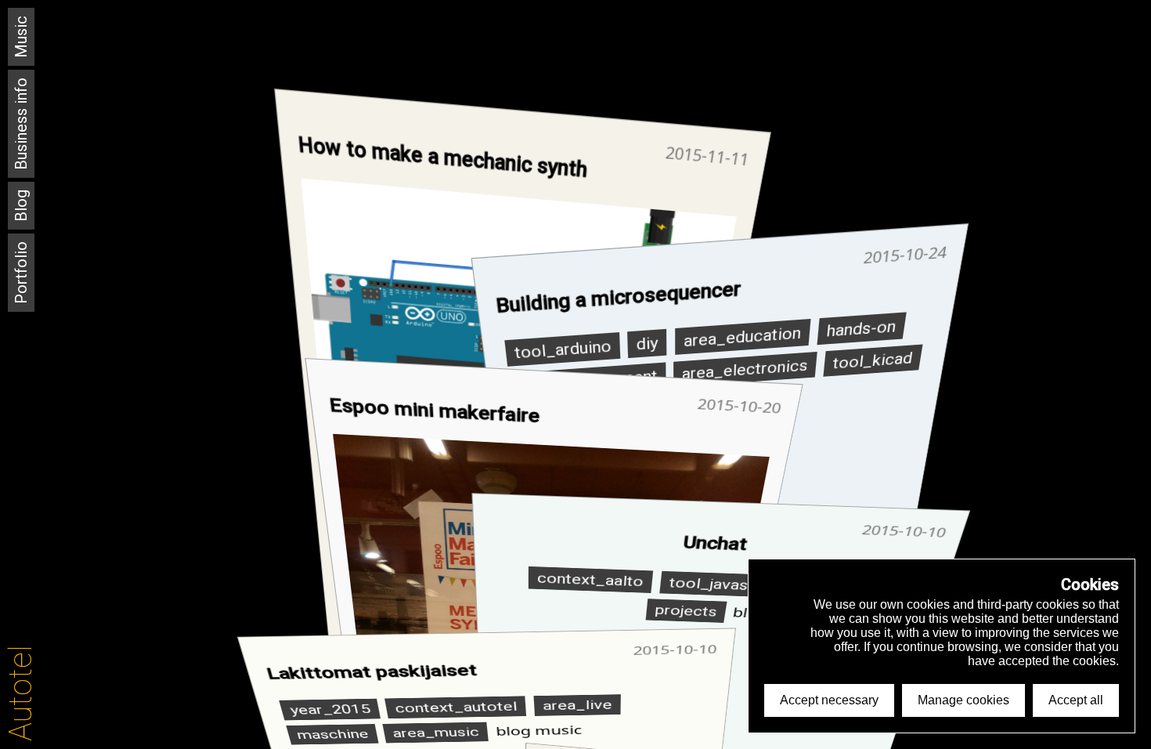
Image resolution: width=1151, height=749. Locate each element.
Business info (21, 124)
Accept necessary (829, 700)
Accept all (1075, 700)
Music (21, 37)
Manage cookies (963, 700)
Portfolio (21, 272)
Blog (21, 206)
